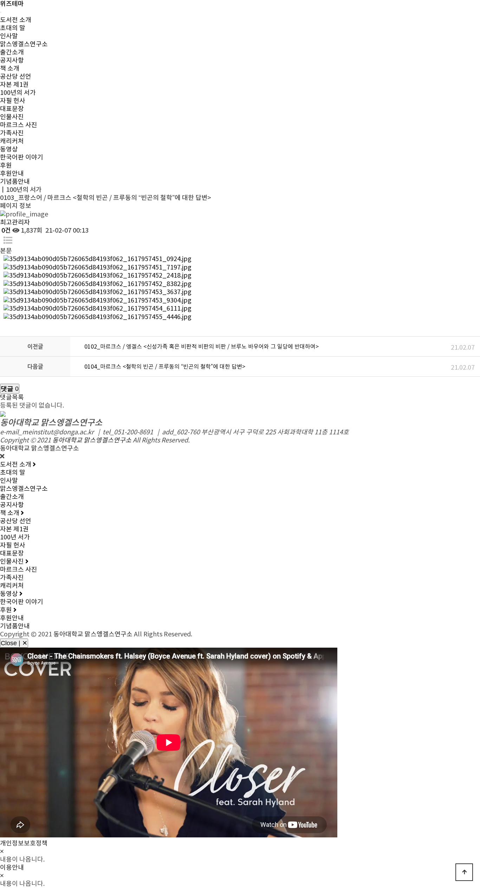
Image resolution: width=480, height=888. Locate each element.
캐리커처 (12, 141)
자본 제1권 (14, 85)
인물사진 (12, 117)
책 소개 (9, 68)
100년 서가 (15, 537)
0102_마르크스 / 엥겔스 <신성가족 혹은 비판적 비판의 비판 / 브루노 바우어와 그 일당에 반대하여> (201, 347)
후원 (6, 165)
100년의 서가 (18, 93)
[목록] (8, 241)
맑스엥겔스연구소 (24, 44)
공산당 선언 (15, 76)
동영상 (9, 149)
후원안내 (12, 173)
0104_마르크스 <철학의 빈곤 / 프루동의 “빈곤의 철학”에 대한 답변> (164, 367)
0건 (5, 230)
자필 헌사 (12, 101)
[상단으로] (464, 872)
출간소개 (12, 52)
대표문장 (12, 109)
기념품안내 (15, 182)
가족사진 (12, 133)
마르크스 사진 (18, 125)
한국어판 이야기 (21, 157)
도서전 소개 (15, 20)
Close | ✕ (14, 643)
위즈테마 (12, 4)
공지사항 (12, 60)
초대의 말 (12, 28)
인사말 (9, 36)
